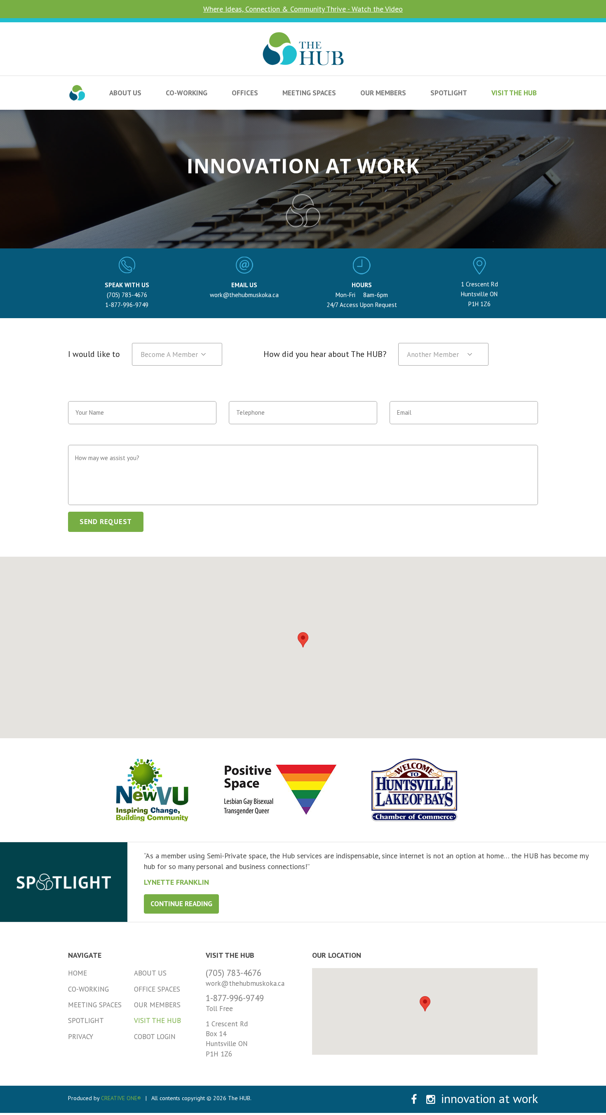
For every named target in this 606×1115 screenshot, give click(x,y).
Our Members (383, 92)
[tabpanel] (367, 868)
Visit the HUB (514, 92)
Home (77, 973)
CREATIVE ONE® (121, 1098)
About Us (125, 92)
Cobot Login (155, 1036)
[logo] (303, 36)
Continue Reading (181, 903)
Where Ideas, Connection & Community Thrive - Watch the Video (303, 9)
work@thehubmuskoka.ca (244, 295)
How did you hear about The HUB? (324, 354)
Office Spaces (157, 989)
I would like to (94, 354)
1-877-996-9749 (126, 305)
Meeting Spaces (309, 92)
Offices (245, 92)
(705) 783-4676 (127, 295)
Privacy (80, 1036)
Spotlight (448, 92)
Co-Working (186, 92)
